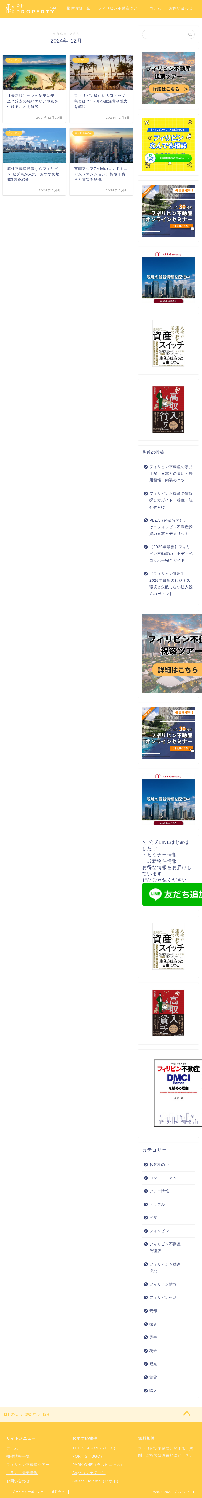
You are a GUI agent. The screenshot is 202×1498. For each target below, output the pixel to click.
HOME (53, 8)
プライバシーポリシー (28, 1491)
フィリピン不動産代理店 (165, 1247)
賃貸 (153, 1377)
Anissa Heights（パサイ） (96, 1481)
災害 (153, 1337)
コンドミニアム (163, 1178)
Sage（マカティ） (89, 1473)
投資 (153, 1324)
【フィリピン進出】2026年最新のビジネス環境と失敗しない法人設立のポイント (171, 584)
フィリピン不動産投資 (165, 1267)
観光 (153, 1364)
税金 (153, 1351)
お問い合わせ (181, 8)
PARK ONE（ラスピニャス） (98, 1465)
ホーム (12, 1448)
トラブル (157, 1204)
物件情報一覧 (78, 8)
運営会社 (58, 1491)
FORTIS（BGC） (88, 1456)
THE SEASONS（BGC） (95, 1448)
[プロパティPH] (29, 12)
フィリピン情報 (163, 1284)
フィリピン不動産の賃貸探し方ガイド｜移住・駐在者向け (171, 500)
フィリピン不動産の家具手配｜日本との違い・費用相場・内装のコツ (171, 473)
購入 (153, 1391)
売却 (153, 1311)
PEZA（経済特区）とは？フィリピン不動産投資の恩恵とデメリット (171, 527)
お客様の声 (159, 1165)
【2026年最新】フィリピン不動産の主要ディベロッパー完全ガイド (171, 553)
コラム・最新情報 (22, 1473)
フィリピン (159, 1231)
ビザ (153, 1218)
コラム (155, 8)
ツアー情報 (159, 1191)
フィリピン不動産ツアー (120, 8)
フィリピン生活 (163, 1297)
